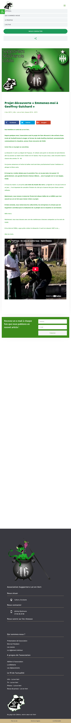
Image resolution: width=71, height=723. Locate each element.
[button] (2, 11)
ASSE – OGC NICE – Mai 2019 (18, 448)
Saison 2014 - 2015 (31, 112)
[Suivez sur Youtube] (11, 625)
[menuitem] (35, 11)
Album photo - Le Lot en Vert (22, 391)
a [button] (64, 5)
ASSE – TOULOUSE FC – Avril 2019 (20, 511)
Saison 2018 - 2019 (37, 453)
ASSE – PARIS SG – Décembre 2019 (21, 386)
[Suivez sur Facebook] (7, 625)
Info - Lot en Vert (18, 112)
